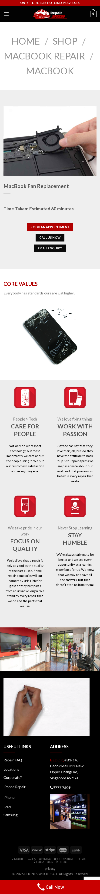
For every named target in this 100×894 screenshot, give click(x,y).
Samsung (10, 814)
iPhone (8, 797)
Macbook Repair (44, 56)
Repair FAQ (12, 760)
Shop (65, 41)
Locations (11, 769)
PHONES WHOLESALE (41, 874)
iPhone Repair (14, 786)
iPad (7, 807)
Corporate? (12, 777)
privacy (50, 869)
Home (26, 41)
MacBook (50, 70)
